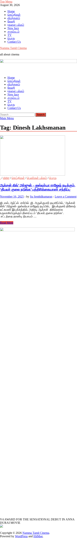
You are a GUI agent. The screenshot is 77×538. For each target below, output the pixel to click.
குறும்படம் (13, 31)
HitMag (38, 536)
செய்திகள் (14, 14)
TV (9, 35)
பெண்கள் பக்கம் (37, 178)
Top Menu (6, 1)
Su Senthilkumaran (41, 196)
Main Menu (7, 118)
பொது (11, 38)
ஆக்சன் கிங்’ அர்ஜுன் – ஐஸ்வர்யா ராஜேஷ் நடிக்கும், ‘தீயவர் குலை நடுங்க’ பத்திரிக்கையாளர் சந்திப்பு (37, 187)
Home (11, 11)
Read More (6, 222)
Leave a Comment (65, 196)
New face (13, 28)
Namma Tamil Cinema (13, 48)
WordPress (21, 536)
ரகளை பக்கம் (15, 24)
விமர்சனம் (13, 18)
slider (6, 178)
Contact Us (14, 41)
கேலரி (11, 21)
